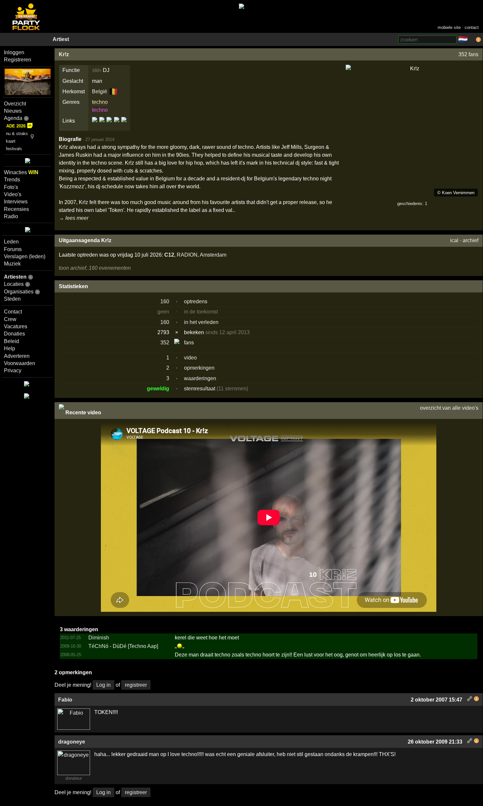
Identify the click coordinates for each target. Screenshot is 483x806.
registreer (136, 685)
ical (454, 240)
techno (100, 102)
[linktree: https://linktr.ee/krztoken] (116, 125)
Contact (13, 311)
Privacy (12, 370)
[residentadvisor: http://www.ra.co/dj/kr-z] (123, 125)
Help (9, 348)
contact (472, 27)
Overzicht (15, 103)
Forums (13, 249)
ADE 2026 (16, 126)
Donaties (14, 333)
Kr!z (64, 54)
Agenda (13, 118)
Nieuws (13, 111)
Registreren (17, 59)
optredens (195, 301)
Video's (12, 194)
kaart (10, 141)
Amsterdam (213, 255)
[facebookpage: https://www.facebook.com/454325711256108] (101, 125)
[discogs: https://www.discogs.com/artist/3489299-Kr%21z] (95, 125)
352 (164, 342)
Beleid (11, 341)
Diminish (98, 637)
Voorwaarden (19, 363)
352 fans (468, 54)
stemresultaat (199, 388)
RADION (187, 255)
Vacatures (15, 326)
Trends (12, 179)
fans (189, 342)
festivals (14, 148)
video (190, 357)
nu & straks (17, 133)
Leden (11, 241)
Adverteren (17, 356)
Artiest (61, 39)
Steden (12, 299)
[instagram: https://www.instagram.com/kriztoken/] (109, 125)
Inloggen (14, 52)
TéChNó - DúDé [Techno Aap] (123, 646)
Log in (103, 685)
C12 (169, 255)
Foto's (11, 187)
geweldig (158, 388)
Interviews (16, 201)
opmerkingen (199, 368)
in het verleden (201, 322)
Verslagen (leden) (24, 256)
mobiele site (449, 27)
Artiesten (15, 277)
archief (470, 240)
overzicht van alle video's (449, 408)
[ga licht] (471, 39)
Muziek (12, 263)
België (99, 91)
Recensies (16, 209)
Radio (11, 216)
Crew (10, 319)
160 (164, 301)
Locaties (14, 284)
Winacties (21, 172)
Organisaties (19, 291)
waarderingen (200, 378)
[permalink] (469, 699)
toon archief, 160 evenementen (95, 268)
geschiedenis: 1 (412, 203)
